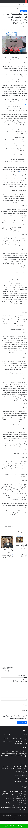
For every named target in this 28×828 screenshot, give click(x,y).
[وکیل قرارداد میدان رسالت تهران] (7, 542)
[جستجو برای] (26, 5)
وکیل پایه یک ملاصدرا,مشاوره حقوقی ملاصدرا (21, 545)
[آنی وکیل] (21, 4)
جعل (26, 104)
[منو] (2, 5)
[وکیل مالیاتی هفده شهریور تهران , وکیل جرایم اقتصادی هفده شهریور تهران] (7, 610)
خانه (25, 8)
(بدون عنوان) (24, 554)
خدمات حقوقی (19, 8)
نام (26, 699)
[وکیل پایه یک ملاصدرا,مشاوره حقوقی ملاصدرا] (21, 539)
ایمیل (25, 704)
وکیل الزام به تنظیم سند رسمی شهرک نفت (14, 791)
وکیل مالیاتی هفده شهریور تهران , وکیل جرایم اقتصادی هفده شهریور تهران (7, 668)
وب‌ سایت (24, 710)
